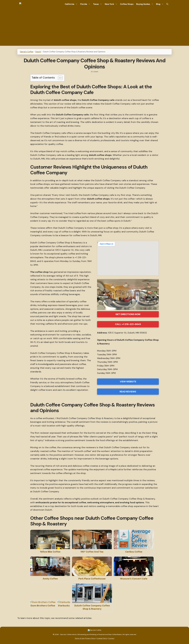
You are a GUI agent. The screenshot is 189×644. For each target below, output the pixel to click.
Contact (111, 638)
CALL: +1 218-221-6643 (128, 324)
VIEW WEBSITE (128, 381)
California (69, 4)
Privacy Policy (90, 638)
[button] (167, 4)
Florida (83, 4)
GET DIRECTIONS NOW (127, 314)
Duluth (38, 52)
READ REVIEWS (128, 391)
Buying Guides (143, 4)
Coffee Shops (126, 4)
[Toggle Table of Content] (59, 78)
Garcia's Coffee (26, 52)
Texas (96, 4)
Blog (158, 4)
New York (109, 4)
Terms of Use (79, 638)
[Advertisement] (94, 28)
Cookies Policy (102, 638)
